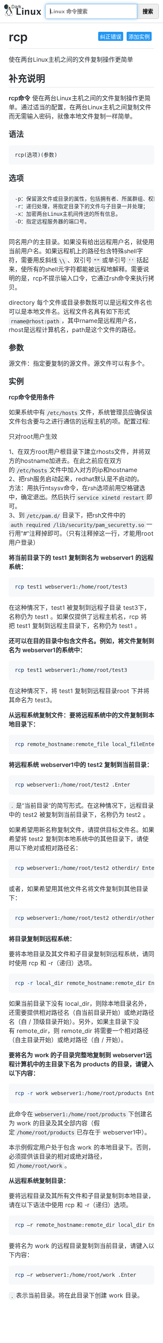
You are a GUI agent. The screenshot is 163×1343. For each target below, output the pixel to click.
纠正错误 (110, 36)
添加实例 (139, 36)
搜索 (148, 11)
